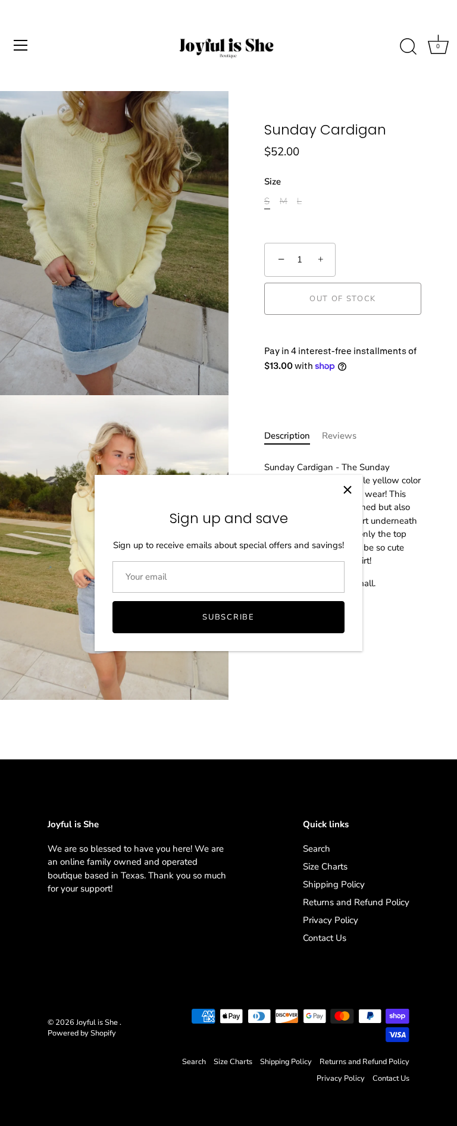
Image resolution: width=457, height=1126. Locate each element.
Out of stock (342, 298)
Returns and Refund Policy (356, 902)
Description (287, 436)
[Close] (347, 490)
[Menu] (21, 45)
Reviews (339, 436)
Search (316, 849)
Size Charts (325, 866)
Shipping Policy (334, 884)
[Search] (408, 47)
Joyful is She (98, 1022)
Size (272, 181)
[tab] (293, 436)
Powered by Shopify (82, 1033)
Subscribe (228, 617)
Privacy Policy (330, 920)
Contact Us (324, 938)
